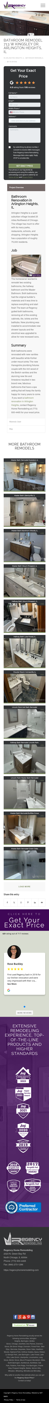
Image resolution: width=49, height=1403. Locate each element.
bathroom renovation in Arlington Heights (22, 401)
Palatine (13, 1365)
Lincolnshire (33, 1357)
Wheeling (19, 1371)
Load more (24, 886)
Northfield (33, 1362)
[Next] (43, 23)
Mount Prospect (26, 1360)
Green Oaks (30, 1349)
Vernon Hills (36, 1368)
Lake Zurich (14, 1357)
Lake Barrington (24, 1354)
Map (11, 429)
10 (30, 33)
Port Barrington (31, 1365)
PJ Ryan (13, 62)
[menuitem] (41, 5)
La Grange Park (11, 1354)
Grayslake (21, 1349)
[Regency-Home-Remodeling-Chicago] (20, 5)
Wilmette (27, 1371)
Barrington (25, 1341)
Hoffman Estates (27, 1352)
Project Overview (16, 187)
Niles (43, 1360)
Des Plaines (30, 1343)
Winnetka (37, 1371)
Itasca (36, 1352)
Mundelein (36, 1360)
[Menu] (41, 5)
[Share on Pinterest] (28, 902)
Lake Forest (34, 1354)
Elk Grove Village (16, 1346)
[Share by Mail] (41, 902)
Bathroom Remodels (34, 58)
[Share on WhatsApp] (21, 902)
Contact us (22, 1380)
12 (34, 33)
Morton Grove (14, 1360)
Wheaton (11, 1371)
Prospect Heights (18, 1368)
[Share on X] (14, 902)
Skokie (28, 1368)
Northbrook (25, 1362)
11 (32, 33)
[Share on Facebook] (7, 902)
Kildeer (42, 1352)
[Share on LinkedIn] (35, 902)
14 (39, 33)
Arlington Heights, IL (15, 58)
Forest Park (35, 1346)
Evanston (27, 1346)
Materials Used (15, 421)
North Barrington (14, 1362)
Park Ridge (21, 1365)
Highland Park (15, 1352)
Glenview (13, 1349)
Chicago (15, 1343)
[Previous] (6, 23)
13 (36, 33)
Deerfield (22, 1343)
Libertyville (24, 1357)
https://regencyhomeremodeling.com (21, 1269)
